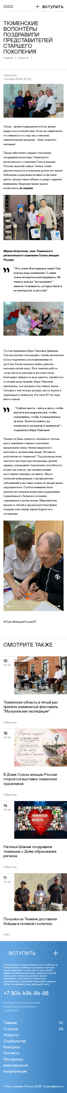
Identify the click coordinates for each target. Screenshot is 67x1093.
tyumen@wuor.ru (53, 1086)
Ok (61, 1029)
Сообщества (14, 1041)
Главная (8, 58)
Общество (10, 75)
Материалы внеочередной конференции (15, 1065)
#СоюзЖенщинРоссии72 (19, 621)
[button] (10, 235)
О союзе (10, 1029)
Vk (61, 1023)
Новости (23, 58)
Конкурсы (11, 1047)
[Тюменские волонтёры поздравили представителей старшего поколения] (33, 101)
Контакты (11, 1053)
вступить (53, 6)
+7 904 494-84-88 (26, 993)
